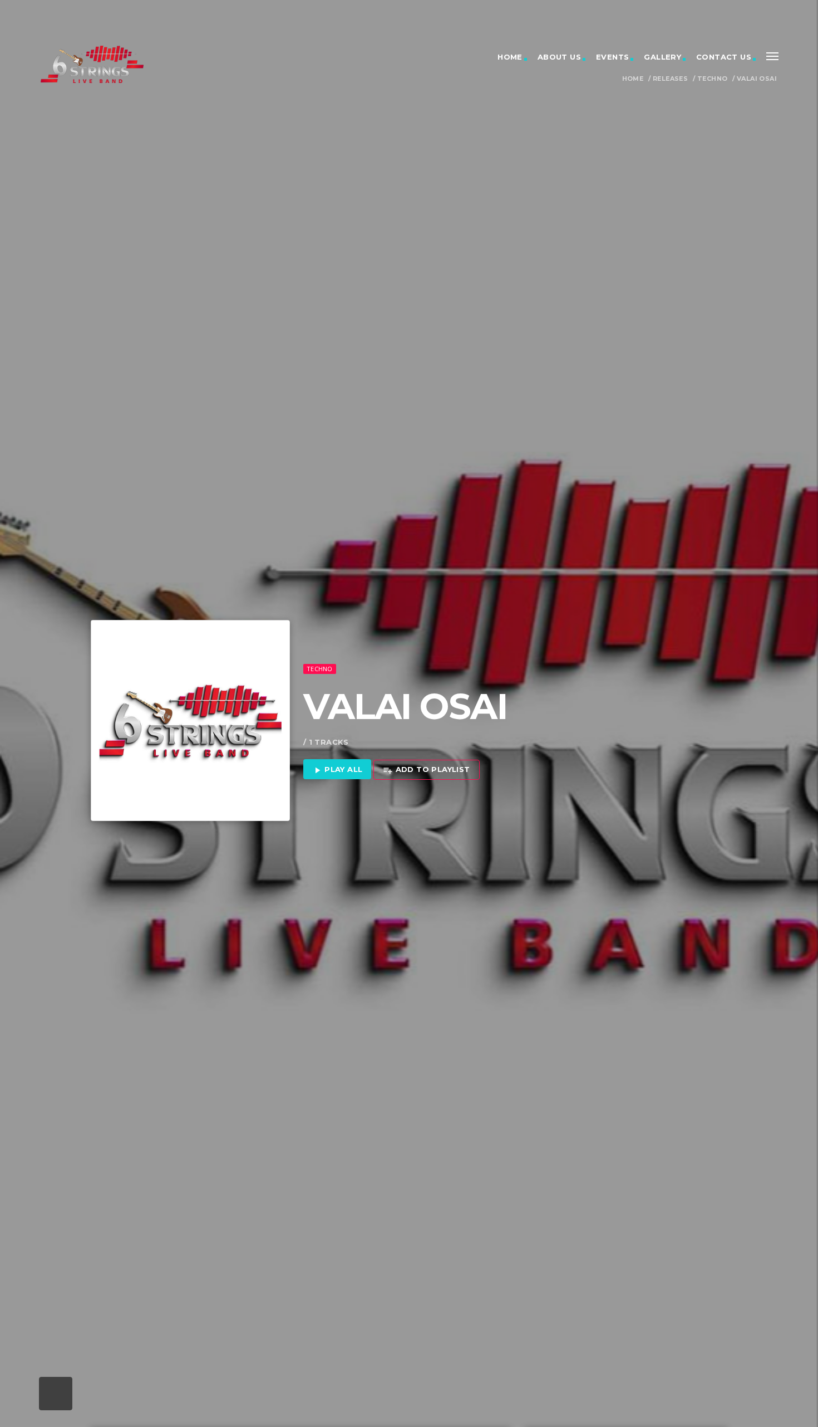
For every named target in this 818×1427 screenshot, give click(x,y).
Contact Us (723, 56)
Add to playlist (426, 770)
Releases (670, 79)
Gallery (662, 56)
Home (510, 56)
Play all (337, 770)
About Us (559, 56)
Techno (712, 79)
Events (612, 56)
